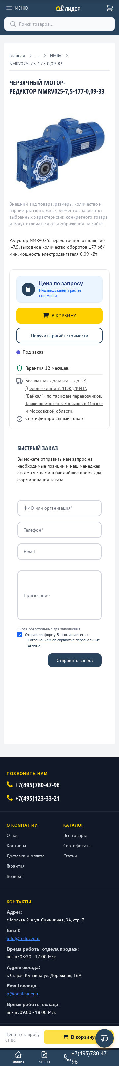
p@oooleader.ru (23, 994)
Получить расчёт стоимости (59, 336)
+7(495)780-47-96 (37, 784)
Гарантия (16, 866)
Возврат (15, 876)
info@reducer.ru (23, 938)
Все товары (75, 835)
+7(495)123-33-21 (37, 798)
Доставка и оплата (26, 856)
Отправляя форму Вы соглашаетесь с (62, 640)
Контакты (16, 846)
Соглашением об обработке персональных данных (64, 642)
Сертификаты (77, 846)
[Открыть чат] (104, 1038)
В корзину (83, 1037)
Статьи (70, 856)
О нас (12, 835)
